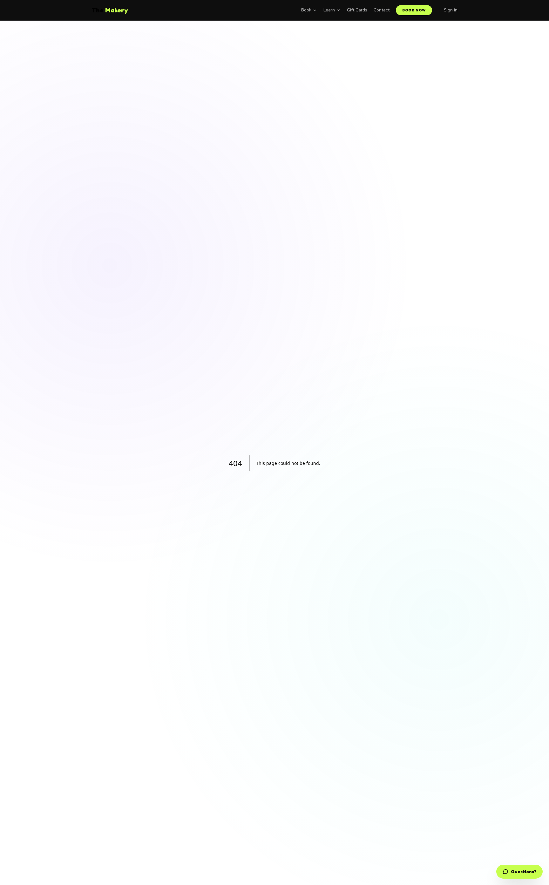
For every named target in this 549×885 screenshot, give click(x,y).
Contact (382, 10)
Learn (329, 10)
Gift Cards (357, 10)
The (110, 10)
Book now (414, 10)
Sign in (451, 10)
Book (306, 10)
